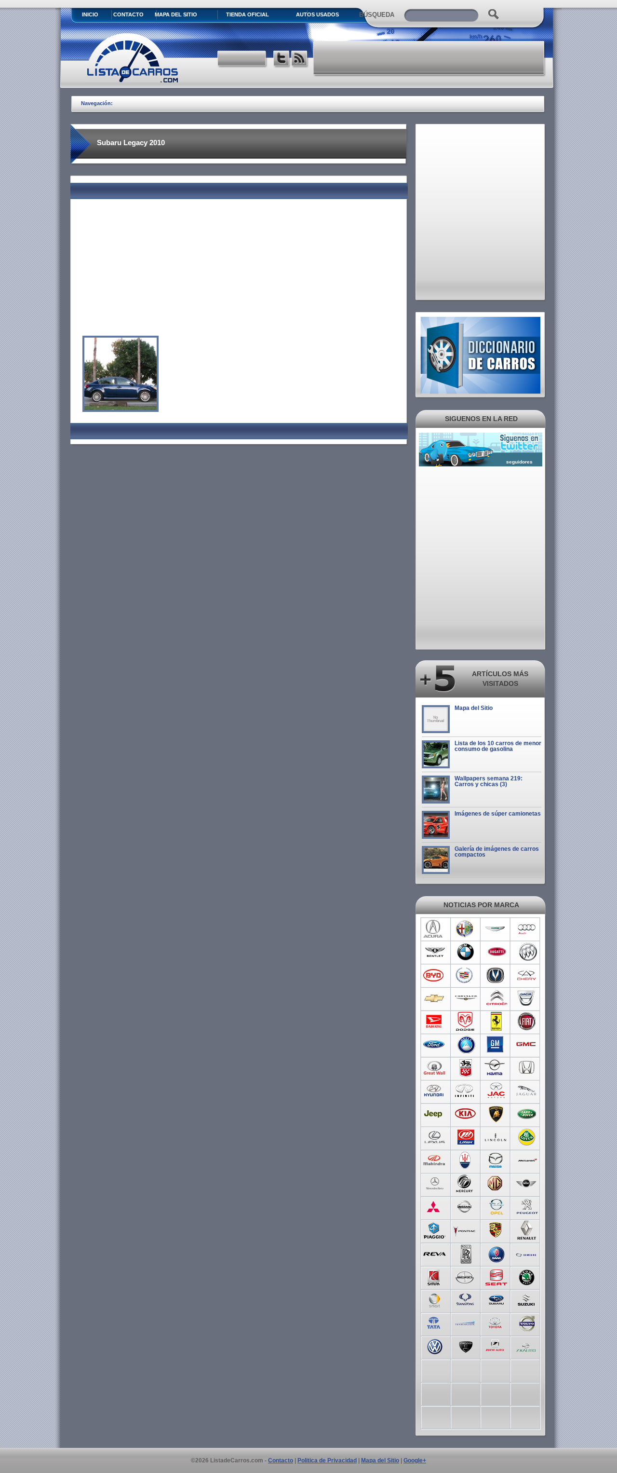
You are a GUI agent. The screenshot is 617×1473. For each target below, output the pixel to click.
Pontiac (465, 1229)
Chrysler (465, 998)
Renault (527, 1229)
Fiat (527, 1021)
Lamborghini (496, 1114)
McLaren (527, 1160)
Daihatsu (434, 1021)
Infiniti (465, 1091)
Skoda (527, 1276)
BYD (434, 975)
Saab (496, 1253)
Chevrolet (434, 998)
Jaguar (527, 1091)
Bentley (434, 952)
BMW (465, 952)
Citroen (496, 998)
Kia (465, 1114)
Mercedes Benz (434, 1183)
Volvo (527, 1322)
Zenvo (465, 1345)
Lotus (527, 1137)
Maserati (465, 1160)
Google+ (414, 1460)
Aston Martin (496, 929)
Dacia (527, 998)
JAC (496, 1091)
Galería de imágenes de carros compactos (497, 852)
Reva (434, 1253)
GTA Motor (465, 1067)
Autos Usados (317, 14)
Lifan (465, 1137)
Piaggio (434, 1229)
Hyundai (434, 1091)
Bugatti (496, 952)
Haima (496, 1067)
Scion (465, 1276)
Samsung (527, 1253)
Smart (434, 1299)
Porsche (496, 1229)
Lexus (434, 1137)
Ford (434, 1044)
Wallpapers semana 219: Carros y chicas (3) (489, 781)
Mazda (496, 1160)
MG (496, 1183)
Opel (496, 1206)
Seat (496, 1276)
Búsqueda (376, 14)
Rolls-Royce (465, 1253)
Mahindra (434, 1160)
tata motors (434, 1322)
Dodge (465, 1021)
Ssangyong (465, 1299)
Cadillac (465, 975)
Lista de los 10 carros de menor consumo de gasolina (498, 746)
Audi (527, 929)
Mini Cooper (527, 1183)
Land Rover (527, 1114)
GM (496, 1044)
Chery (527, 975)
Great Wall (434, 1067)
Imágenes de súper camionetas (498, 813)
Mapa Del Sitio (176, 14)
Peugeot (527, 1206)
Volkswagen (434, 1345)
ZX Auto (527, 1345)
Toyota (496, 1322)
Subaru (496, 1299)
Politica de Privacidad (327, 1460)
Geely (465, 1044)
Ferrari (496, 1021)
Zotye (496, 1345)
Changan (496, 975)
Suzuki (527, 1299)
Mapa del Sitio (474, 708)
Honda (527, 1067)
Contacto (128, 14)
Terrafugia (465, 1322)
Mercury (465, 1183)
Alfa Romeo (465, 929)
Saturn (434, 1276)
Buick (527, 952)
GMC (527, 1044)
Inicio (90, 14)
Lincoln (496, 1137)
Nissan (465, 1206)
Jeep (434, 1114)
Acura (434, 929)
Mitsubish (434, 1206)
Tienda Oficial (247, 14)
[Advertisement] (429, 57)
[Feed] (300, 59)
